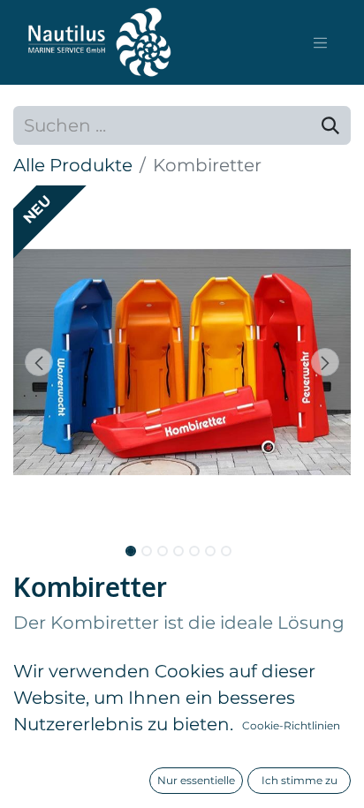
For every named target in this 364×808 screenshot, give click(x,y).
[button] (38, 362)
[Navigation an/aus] (320, 42)
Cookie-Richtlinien (291, 725)
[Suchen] (330, 125)
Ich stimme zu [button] (299, 780)
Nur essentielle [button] (196, 780)
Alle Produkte (73, 165)
